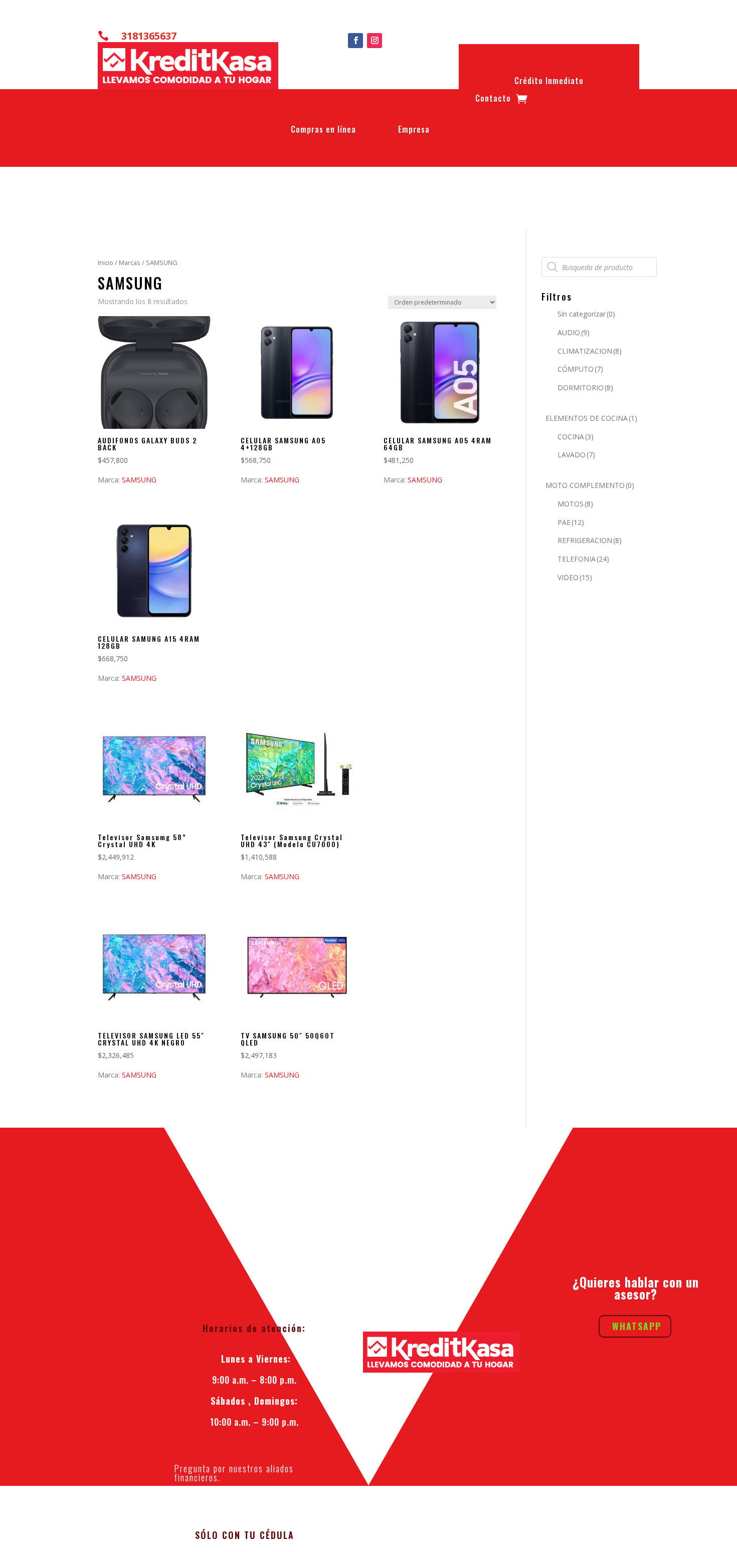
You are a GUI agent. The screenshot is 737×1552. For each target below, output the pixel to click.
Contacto (493, 100)
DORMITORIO (585, 387)
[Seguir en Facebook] (355, 40)
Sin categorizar (586, 314)
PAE (571, 522)
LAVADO (576, 454)
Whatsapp (636, 1326)
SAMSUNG (139, 479)
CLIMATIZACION (590, 351)
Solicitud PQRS (254, 1506)
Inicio (105, 262)
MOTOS (575, 503)
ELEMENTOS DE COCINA (591, 418)
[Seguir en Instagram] (374, 40)
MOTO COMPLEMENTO (589, 485)
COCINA (576, 436)
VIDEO (575, 577)
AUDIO (574, 332)
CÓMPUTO (580, 369)
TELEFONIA (583, 559)
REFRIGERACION (590, 540)
